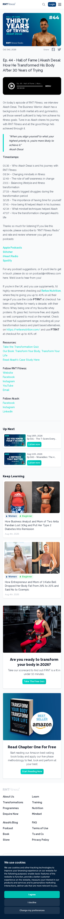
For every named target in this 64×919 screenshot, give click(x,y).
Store (6, 839)
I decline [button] (32, 902)
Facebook (9, 377)
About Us (8, 796)
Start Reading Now (32, 771)
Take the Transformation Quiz (21, 346)
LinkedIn (8, 411)
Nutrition (37, 808)
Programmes (11, 808)
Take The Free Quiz (34, 681)
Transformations (13, 802)
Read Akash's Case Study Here (21, 359)
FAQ (34, 822)
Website (8, 372)
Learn (35, 796)
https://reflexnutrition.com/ (23, 329)
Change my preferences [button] (32, 910)
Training (37, 802)
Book (6, 834)
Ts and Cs (38, 834)
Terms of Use (40, 828)
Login (52, 4)
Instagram (9, 381)
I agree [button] (32, 894)
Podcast (8, 828)
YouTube (8, 385)
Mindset (37, 813)
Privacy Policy (40, 839)
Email (6, 390)
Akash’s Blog (10, 822)
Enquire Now (10, 813)
